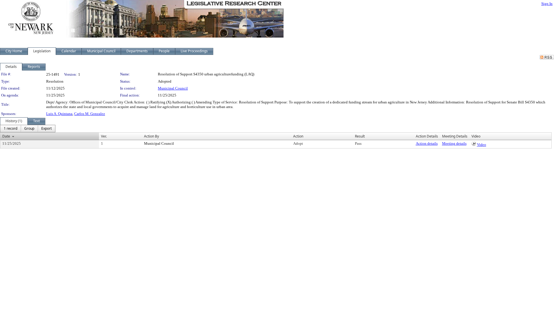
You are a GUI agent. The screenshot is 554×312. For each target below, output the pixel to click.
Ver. (104, 136)
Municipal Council (173, 88)
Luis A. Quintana (59, 114)
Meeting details (454, 143)
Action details (427, 143)
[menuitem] (10, 128)
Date (6, 136)
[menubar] (27, 128)
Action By (151, 136)
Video (481, 144)
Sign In (547, 3)
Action (298, 136)
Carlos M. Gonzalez (89, 114)
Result (360, 136)
